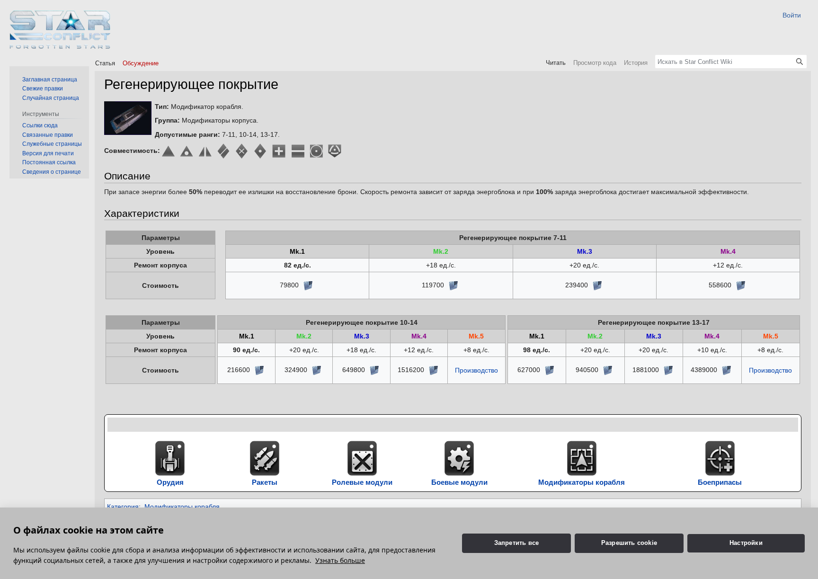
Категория (123, 506)
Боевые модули (459, 482)
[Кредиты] (308, 285)
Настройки (746, 542)
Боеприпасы (720, 482)
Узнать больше (340, 560)
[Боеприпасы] (720, 458)
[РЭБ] (205, 150)
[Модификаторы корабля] (581, 458)
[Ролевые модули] (362, 458)
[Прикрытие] (297, 150)
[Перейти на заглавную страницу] (60, 29)
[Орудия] (170, 458)
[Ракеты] (264, 458)
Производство (476, 370)
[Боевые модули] (459, 458)
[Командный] (223, 150)
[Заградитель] (260, 150)
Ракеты (264, 482)
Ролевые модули (362, 482)
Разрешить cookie (629, 542)
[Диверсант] (186, 150)
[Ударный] (242, 150)
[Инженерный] (279, 150)
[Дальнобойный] (316, 150)
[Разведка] (168, 150)
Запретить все (516, 542)
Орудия (170, 482)
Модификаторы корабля (581, 482)
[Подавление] (334, 150)
